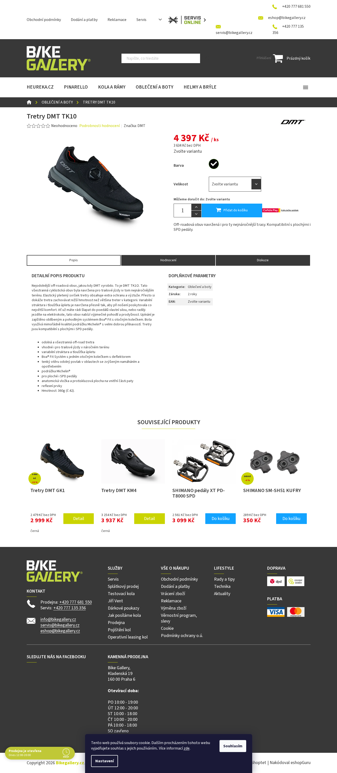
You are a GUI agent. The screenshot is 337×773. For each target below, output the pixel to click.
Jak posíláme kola (124, 615)
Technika (222, 586)
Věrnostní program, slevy (179, 618)
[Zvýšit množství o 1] (196, 207)
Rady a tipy (224, 579)
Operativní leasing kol (128, 637)
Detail (78, 518)
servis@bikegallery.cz (60, 625)
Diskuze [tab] (263, 260)
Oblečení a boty (200, 286)
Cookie (167, 628)
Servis (141, 19)
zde (187, 748)
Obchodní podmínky (44, 19)
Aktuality (222, 594)
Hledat (208, 58)
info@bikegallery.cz (58, 619)
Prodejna (116, 623)
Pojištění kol (119, 630)
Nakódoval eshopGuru (290, 763)
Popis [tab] (73, 260)
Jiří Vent (115, 601)
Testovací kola (121, 594)
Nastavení (104, 761)
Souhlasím (232, 746)
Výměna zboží (173, 608)
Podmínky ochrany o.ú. (182, 636)
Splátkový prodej (123, 586)
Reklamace (117, 19)
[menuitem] (40, 87)
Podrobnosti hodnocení (99, 125)
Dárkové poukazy (123, 608)
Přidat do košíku (236, 210)
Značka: (134, 126)
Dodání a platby (84, 19)
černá (34, 530)
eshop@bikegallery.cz (60, 631)
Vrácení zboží (173, 594)
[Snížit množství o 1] (196, 214)
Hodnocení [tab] (168, 260)
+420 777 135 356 (69, 608)
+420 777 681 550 (75, 602)
